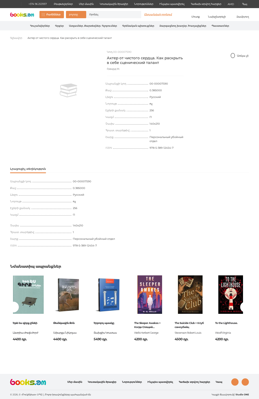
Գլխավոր (16, 37)
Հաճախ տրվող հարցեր (206, 3)
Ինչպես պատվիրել (172, 3)
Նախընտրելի (217, 16)
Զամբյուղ (243, 16)
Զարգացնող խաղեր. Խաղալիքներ (182, 25)
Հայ (244, 4)
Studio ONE (242, 394)
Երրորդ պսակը (104, 323)
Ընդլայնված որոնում (158, 14)
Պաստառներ (220, 25)
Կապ (219, 381)
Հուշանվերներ (40, 25)
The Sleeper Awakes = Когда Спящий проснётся (147, 325)
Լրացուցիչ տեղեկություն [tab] (28, 168)
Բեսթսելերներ (63, 3)
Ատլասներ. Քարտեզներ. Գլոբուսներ (93, 25)
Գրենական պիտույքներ (138, 25)
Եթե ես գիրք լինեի (25, 323)
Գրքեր (59, 25)
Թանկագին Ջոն (63, 323)
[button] (76, 14)
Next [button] (245, 307)
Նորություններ (143, 3)
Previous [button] (13, 307)
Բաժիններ (53, 14)
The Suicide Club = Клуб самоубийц (189, 325)
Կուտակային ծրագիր (114, 3)
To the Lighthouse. (226, 323)
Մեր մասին (86, 3)
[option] (68, 90)
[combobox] (109, 14)
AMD (231, 4)
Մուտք (195, 16)
